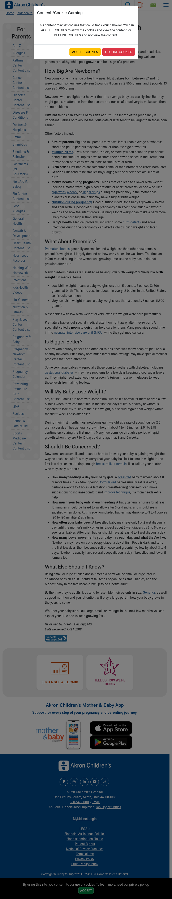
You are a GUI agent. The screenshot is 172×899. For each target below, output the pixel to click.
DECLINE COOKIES (118, 52)
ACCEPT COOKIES (85, 52)
